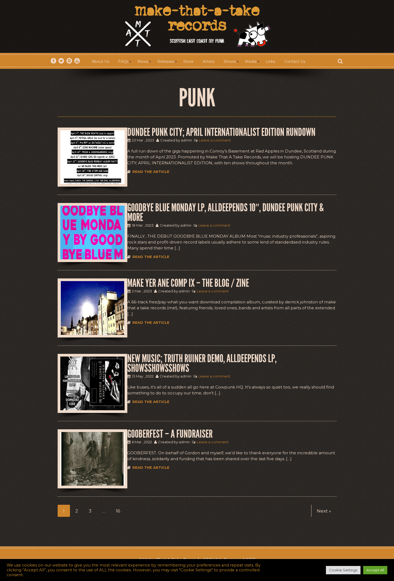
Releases (165, 61)
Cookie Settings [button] (343, 570)
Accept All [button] (375, 570)
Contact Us (294, 61)
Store (188, 61)
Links (270, 61)
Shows (230, 61)
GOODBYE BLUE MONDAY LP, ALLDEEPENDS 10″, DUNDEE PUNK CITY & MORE (225, 212)
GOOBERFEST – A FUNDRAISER (170, 434)
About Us (100, 61)
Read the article (150, 171)
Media (251, 61)
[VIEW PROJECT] (92, 157)
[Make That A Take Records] (197, 26)
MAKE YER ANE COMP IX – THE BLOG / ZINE (188, 283)
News (142, 61)
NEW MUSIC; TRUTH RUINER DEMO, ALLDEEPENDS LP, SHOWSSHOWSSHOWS (202, 363)
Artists (208, 61)
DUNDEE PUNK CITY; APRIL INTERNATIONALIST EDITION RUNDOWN (221, 132)
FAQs (123, 61)
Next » (324, 511)
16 (118, 511)
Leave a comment (215, 140)
